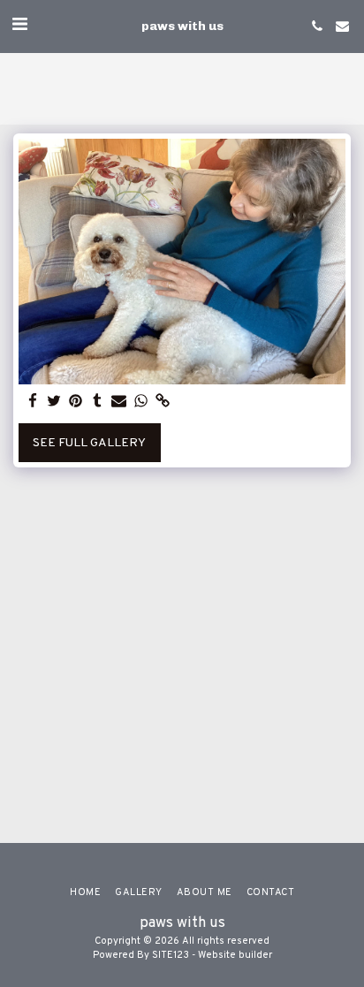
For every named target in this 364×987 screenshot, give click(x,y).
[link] (163, 402)
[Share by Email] (119, 402)
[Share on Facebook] (33, 402)
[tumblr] (98, 402)
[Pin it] (76, 402)
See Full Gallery (89, 443)
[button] (19, 25)
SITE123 (170, 955)
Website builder (235, 955)
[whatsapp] (141, 402)
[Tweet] (55, 402)
